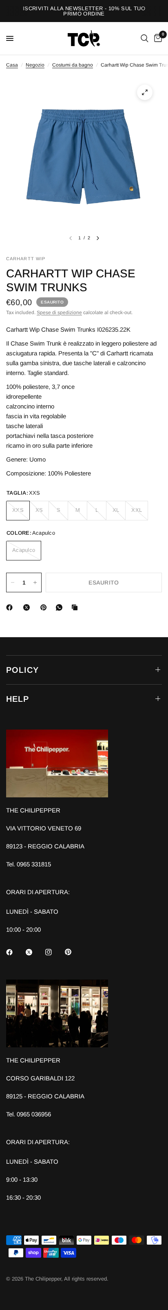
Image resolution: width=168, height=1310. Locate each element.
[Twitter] (35, 952)
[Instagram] (54, 952)
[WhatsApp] (61, 607)
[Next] (98, 238)
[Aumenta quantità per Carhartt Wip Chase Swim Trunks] (35, 582)
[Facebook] (11, 607)
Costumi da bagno (72, 65)
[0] (156, 38)
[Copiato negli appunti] (76, 607)
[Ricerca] (144, 38)
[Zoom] (145, 92)
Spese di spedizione (59, 312)
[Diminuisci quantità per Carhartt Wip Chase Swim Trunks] (13, 582)
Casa (12, 65)
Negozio (35, 65)
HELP (17, 698)
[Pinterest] (45, 607)
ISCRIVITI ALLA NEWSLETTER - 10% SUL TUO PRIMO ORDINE (84, 11)
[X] (28, 607)
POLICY (22, 669)
